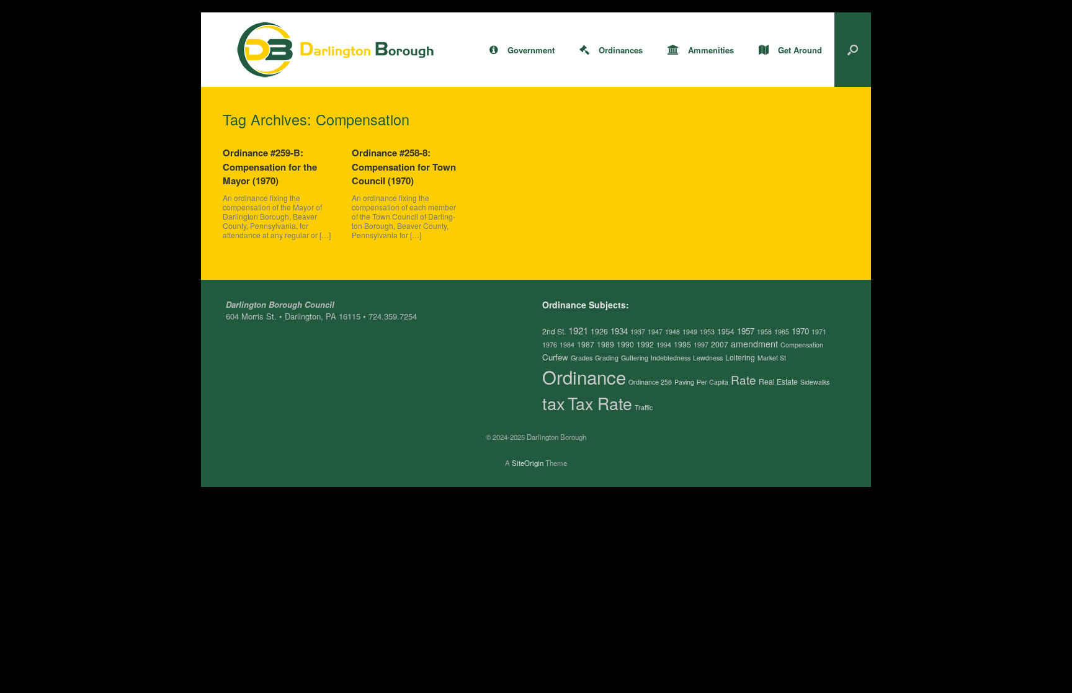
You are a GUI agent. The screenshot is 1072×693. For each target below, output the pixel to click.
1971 (818, 331)
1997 (701, 344)
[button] (852, 49)
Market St (771, 357)
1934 (619, 331)
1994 (663, 344)
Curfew (555, 357)
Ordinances (621, 50)
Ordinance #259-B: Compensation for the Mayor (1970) (270, 166)
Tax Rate (600, 403)
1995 (682, 344)
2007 (719, 344)
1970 (800, 331)
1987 (585, 344)
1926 (599, 331)
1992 (645, 344)
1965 (781, 331)
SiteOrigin (527, 463)
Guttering (634, 357)
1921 (578, 330)
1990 (625, 344)
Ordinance (584, 377)
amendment (754, 344)
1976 (549, 344)
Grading (607, 357)
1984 (567, 344)
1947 (655, 331)
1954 (726, 331)
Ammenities (711, 50)
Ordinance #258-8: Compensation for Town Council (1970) (404, 166)
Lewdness (708, 357)
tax (553, 403)
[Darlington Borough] (336, 49)
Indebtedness (670, 357)
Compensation (801, 344)
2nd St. (554, 331)
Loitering (740, 357)
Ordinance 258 (650, 382)
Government (531, 50)
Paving (684, 382)
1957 (745, 331)
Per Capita (712, 382)
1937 (637, 331)
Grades (581, 357)
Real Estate (778, 381)
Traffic (644, 407)
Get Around (800, 50)
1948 (672, 331)
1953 (707, 331)
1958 (764, 331)
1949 (689, 331)
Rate (743, 379)
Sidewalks (814, 382)
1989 (605, 344)
